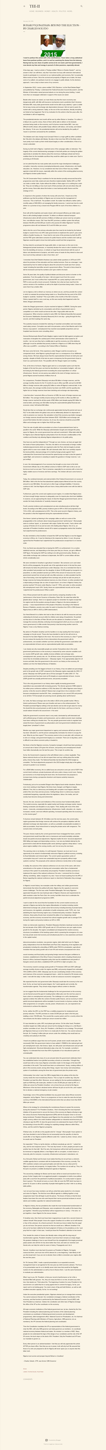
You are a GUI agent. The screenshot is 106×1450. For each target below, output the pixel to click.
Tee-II (34, 6)
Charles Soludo (32, 1371)
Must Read (40, 1371)
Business (39, 11)
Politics (62, 11)
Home (31, 11)
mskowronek (58, 1444)
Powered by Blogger (55, 1440)
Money (47, 11)
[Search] (81, 6)
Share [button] (25, 1369)
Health (55, 11)
